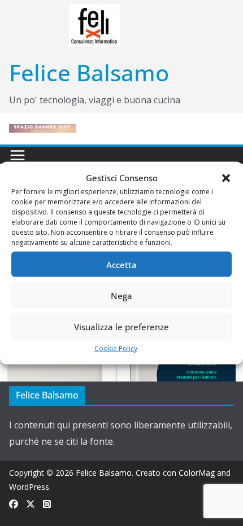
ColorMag (197, 472)
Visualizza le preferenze (121, 326)
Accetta (121, 264)
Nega (121, 295)
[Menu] (17, 155)
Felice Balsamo (89, 72)
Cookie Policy (115, 348)
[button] (226, 177)
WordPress (29, 486)
